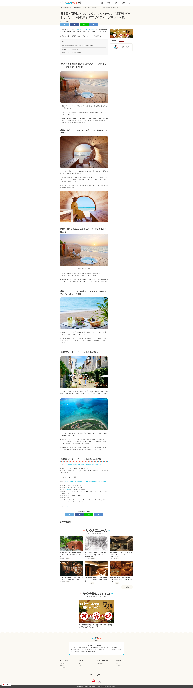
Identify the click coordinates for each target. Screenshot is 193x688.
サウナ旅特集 (82, 667)
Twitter (101, 675)
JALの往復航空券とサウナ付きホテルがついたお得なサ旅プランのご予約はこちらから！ (96, 626)
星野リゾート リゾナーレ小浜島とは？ (70, 49)
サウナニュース (67, 7)
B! (94, 24)
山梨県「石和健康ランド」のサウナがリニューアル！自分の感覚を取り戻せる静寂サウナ (96, 579)
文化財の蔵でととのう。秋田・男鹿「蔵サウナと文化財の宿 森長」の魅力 (71, 578)
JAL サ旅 (118, 665)
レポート (81, 665)
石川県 (117, 558)
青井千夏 (66, 506)
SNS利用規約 (63, 667)
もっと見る (126, 587)
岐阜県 (67, 558)
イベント (81, 670)
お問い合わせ (63, 663)
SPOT (117, 663)
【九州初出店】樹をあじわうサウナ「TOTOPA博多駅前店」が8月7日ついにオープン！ (121, 579)
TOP (61, 7)
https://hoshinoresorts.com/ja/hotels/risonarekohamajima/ (84, 464)
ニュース (81, 663)
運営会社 (62, 665)
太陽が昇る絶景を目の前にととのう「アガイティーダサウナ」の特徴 (77, 45)
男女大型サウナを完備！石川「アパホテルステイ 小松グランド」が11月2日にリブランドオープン (121, 554)
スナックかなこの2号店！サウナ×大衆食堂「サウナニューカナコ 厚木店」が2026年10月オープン (96, 554)
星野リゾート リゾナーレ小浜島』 (86, 29)
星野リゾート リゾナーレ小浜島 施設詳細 (71, 52)
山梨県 (92, 583)
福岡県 (117, 583)
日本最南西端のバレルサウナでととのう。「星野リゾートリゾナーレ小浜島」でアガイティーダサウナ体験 (95, 7)
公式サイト (67, 489)
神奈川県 (93, 558)
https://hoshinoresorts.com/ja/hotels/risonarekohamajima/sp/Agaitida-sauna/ (85, 481)
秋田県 (67, 581)
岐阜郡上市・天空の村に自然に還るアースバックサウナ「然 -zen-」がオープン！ (71, 554)
